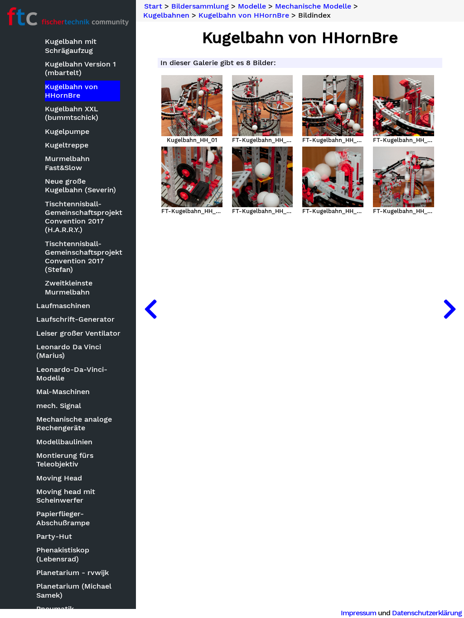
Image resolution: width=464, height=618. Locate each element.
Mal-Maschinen (63, 391)
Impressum (358, 612)
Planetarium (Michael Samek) (73, 590)
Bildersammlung (200, 6)
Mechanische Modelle (313, 6)
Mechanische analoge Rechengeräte (74, 423)
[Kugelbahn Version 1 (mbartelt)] (150, 309)
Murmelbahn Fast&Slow (67, 162)
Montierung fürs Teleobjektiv (64, 459)
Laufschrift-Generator (75, 319)
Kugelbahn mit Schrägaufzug (71, 45)
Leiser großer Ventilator (78, 333)
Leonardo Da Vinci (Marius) (68, 351)
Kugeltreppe (66, 145)
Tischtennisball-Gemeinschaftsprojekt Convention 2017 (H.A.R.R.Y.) (82, 217)
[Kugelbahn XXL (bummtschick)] (449, 309)
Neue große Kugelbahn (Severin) (80, 185)
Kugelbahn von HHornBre (71, 91)
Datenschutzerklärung (427, 612)
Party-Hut (54, 536)
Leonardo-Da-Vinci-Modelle (71, 373)
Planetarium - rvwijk (72, 572)
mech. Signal (58, 405)
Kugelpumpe (67, 131)
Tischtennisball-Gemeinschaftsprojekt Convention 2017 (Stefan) (82, 256)
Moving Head (59, 478)
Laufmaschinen (63, 305)
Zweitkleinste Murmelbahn (68, 287)
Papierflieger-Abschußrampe (63, 518)
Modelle (252, 6)
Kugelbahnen (166, 15)
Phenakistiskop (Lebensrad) (62, 554)
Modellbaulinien (64, 441)
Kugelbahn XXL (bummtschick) (71, 113)
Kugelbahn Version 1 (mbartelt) (80, 68)
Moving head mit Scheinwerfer (65, 495)
